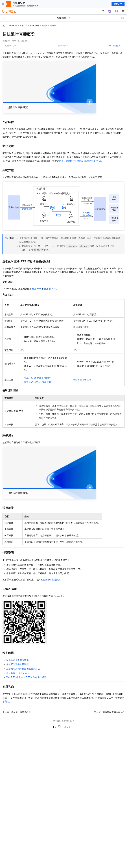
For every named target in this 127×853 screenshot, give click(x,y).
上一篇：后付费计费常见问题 (16, 712)
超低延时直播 (33, 25)
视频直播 (13, 25)
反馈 (68, 726)
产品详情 (62, 45)
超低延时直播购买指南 (17, 659)
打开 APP (118, 4)
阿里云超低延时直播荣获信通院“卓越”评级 (80, 160)
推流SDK (36, 288)
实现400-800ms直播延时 (37, 377)
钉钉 (16, 596)
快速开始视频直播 (82, 379)
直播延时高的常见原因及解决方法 (23, 668)
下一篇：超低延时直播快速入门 (109, 712)
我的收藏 (116, 45)
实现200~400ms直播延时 (37, 382)
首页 (4, 25)
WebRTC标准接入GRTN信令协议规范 (26, 677)
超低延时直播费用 (51, 579)
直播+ (22, 25)
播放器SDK (50, 288)
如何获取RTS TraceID (17, 672)
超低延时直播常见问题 (17, 664)
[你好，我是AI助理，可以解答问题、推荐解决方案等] (109, 11)
